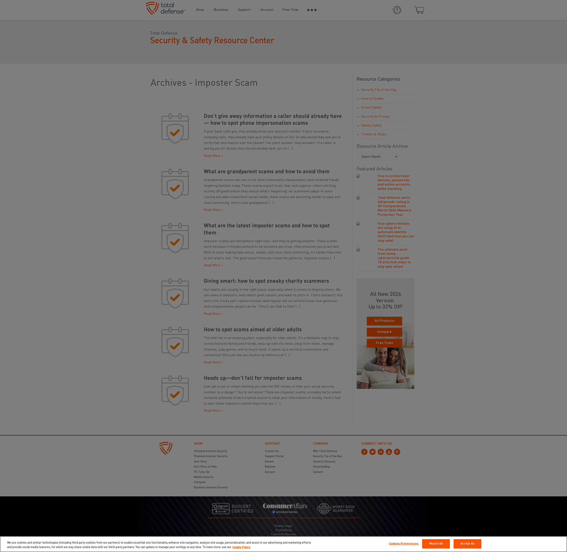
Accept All (467, 543)
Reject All (436, 543)
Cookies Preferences (403, 543)
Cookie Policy (241, 547)
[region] (283, 544)
